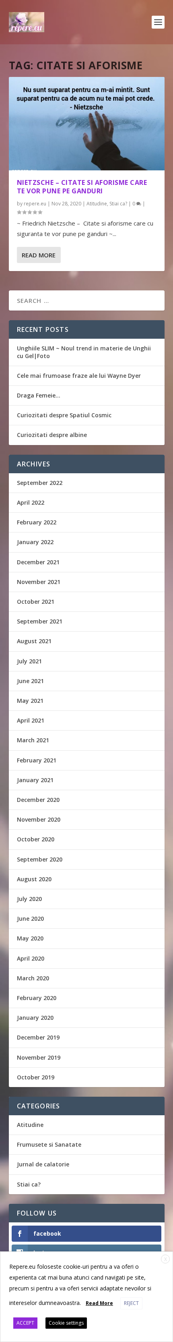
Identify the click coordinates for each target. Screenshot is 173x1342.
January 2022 (35, 542)
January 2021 (35, 780)
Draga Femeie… (38, 395)
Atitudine (96, 203)
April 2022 (30, 502)
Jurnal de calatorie (43, 1164)
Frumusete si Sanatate (49, 1144)
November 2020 (38, 819)
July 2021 (29, 661)
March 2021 (33, 740)
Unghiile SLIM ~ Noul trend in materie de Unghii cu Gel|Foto (84, 351)
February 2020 (36, 998)
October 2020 (35, 839)
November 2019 (38, 1057)
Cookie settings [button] (66, 1322)
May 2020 (30, 938)
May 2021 (30, 700)
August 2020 (34, 879)
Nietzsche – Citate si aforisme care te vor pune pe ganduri (82, 186)
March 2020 (33, 978)
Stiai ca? (118, 203)
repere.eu (35, 203)
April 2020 (30, 958)
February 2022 (36, 522)
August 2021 (34, 641)
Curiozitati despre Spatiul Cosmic (64, 415)
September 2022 (39, 483)
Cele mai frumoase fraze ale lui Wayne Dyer (79, 375)
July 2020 (29, 899)
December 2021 (38, 562)
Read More (39, 255)
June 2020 (30, 918)
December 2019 (38, 1037)
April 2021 (30, 720)
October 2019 (35, 1077)
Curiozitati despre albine (52, 435)
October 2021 (35, 601)
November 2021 (38, 582)
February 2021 (36, 760)
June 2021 (30, 681)
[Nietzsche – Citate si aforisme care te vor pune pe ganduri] (87, 123)
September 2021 (39, 621)
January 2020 (35, 1017)
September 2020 (39, 859)
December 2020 (38, 800)
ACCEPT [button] (25, 1322)
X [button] (165, 1259)
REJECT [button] (131, 1303)
